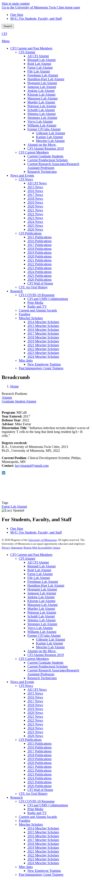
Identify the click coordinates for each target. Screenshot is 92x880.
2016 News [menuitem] (35, 191)
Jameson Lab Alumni (41, 593)
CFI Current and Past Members (31, 554)
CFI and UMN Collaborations (47, 805)
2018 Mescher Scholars (43, 844)
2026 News (35, 736)
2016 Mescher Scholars (43, 836)
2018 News (35, 705)
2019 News (35, 709)
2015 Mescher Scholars (43, 832)
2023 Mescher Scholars (43, 859)
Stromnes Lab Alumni (42, 624)
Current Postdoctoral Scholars (47, 666)
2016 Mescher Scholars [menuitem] (43, 329)
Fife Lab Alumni (38, 578)
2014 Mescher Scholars (43, 828)
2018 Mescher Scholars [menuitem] (43, 337)
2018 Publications (39, 755)
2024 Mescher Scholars (43, 863)
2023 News (35, 724)
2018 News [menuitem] (35, 198)
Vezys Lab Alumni (40, 628)
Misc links (26, 867)
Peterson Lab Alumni (41, 612)
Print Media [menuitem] (35, 302)
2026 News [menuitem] (35, 229)
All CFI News (37, 689)
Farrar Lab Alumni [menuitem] (40, 67)
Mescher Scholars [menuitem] (31, 318)
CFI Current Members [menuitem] (34, 152)
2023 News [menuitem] (35, 218)
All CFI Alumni (38, 562)
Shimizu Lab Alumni (41, 620)
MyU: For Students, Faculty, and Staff (36, 18)
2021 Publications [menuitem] (39, 260)
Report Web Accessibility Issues (42, 547)
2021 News (35, 716)
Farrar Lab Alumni (14, 506)
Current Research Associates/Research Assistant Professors (53, 672)
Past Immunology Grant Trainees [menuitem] (41, 368)
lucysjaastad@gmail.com (32, 465)
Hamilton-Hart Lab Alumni (45, 585)
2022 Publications (39, 770)
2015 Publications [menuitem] (39, 237)
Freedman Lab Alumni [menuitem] (42, 75)
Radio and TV (37, 813)
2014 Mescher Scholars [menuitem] (43, 322)
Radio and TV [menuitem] (37, 306)
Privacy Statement (12, 547)
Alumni (7, 397)
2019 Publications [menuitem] (39, 252)
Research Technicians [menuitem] (42, 171)
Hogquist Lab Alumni (42, 589)
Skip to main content (16, 3)
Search (7, 26)
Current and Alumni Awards (38, 817)
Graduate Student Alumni (19, 401)
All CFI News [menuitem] (37, 183)
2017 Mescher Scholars (43, 840)
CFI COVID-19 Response (37, 801)
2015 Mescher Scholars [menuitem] (43, 326)
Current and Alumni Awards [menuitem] (38, 310)
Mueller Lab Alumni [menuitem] (41, 102)
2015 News (35, 693)
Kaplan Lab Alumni (49, 643)
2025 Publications (39, 782)
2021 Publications (39, 766)
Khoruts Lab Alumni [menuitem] (41, 94)
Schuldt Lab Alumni (41, 616)
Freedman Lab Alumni (42, 581)
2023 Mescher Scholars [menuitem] (43, 353)
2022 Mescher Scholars (43, 855)
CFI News (26, 686)
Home (14, 386)
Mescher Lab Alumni (50, 647)
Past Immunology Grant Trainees (41, 874)
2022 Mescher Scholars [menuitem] (43, 349)
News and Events (22, 682)
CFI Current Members (34, 659)
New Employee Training (44, 871)
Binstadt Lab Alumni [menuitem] (41, 60)
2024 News (35, 728)
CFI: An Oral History (33, 793)
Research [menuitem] (16, 291)
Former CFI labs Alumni (44, 635)
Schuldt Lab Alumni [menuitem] (41, 110)
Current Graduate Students (45, 662)
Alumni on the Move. (41, 651)
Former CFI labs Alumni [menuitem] (44, 129)
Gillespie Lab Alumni (50, 639)
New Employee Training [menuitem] (44, 364)
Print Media (35, 809)
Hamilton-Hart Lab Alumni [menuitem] (45, 79)
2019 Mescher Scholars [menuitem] (43, 341)
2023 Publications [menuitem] (39, 268)
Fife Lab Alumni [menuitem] (38, 71)
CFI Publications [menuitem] (30, 233)
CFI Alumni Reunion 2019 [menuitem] (45, 148)
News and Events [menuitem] (22, 175)
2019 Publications (39, 759)
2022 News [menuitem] (35, 214)
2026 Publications (39, 786)
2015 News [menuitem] (35, 187)
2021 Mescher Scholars (43, 851)
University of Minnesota (42, 539)
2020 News (35, 712)
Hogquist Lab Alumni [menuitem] (42, 83)
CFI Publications (30, 739)
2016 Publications (39, 747)
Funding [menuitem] (24, 314)
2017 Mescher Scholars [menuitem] (43, 333)
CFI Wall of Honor (40, 790)
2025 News (35, 732)
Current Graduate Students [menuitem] (45, 156)
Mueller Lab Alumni (41, 608)
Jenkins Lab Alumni (41, 597)
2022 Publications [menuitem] (39, 264)
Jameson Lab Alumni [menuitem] (41, 87)
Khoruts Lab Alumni (41, 601)
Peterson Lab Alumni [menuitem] (41, 106)
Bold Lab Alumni (39, 570)
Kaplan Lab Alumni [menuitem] (49, 137)
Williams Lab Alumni (41, 632)
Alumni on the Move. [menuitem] (41, 144)
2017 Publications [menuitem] (39, 245)
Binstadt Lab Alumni (41, 566)
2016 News (35, 697)
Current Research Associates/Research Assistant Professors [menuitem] (53, 166)
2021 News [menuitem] (35, 210)
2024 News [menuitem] (35, 222)
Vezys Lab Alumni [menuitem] (40, 121)
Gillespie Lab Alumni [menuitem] (50, 133)
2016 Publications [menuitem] (39, 241)
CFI (4, 34)
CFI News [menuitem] (26, 179)
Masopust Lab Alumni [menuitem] (42, 98)
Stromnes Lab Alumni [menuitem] (42, 117)
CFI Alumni (27, 558)
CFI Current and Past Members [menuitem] (31, 48)
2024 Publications (39, 778)
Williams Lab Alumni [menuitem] (41, 125)
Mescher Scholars (31, 824)
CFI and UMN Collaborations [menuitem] (47, 299)
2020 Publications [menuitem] (39, 256)
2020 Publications (39, 763)
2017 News (35, 701)
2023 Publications (39, 774)
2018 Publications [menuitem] (39, 249)
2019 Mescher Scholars (43, 847)
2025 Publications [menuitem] (39, 275)
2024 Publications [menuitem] (39, 272)
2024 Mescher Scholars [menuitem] (43, 356)
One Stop (16, 14)
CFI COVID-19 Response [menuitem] (37, 295)
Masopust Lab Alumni (42, 605)
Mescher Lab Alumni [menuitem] (50, 141)
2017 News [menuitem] (35, 195)
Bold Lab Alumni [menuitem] (39, 64)
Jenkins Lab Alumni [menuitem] (41, 90)
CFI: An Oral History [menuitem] (33, 287)
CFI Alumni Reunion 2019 (45, 655)
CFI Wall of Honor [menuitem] (40, 283)
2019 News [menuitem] (35, 202)
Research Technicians (42, 678)
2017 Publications (39, 751)
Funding (24, 820)
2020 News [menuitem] (35, 206)
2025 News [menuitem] (35, 225)
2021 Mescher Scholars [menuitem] (43, 345)
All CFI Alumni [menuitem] (38, 56)
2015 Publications (39, 743)
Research (16, 797)
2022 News (35, 720)
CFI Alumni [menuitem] (27, 52)
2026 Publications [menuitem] (39, 279)
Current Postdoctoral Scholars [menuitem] (47, 160)
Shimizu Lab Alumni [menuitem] (41, 114)
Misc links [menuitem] (26, 360)
